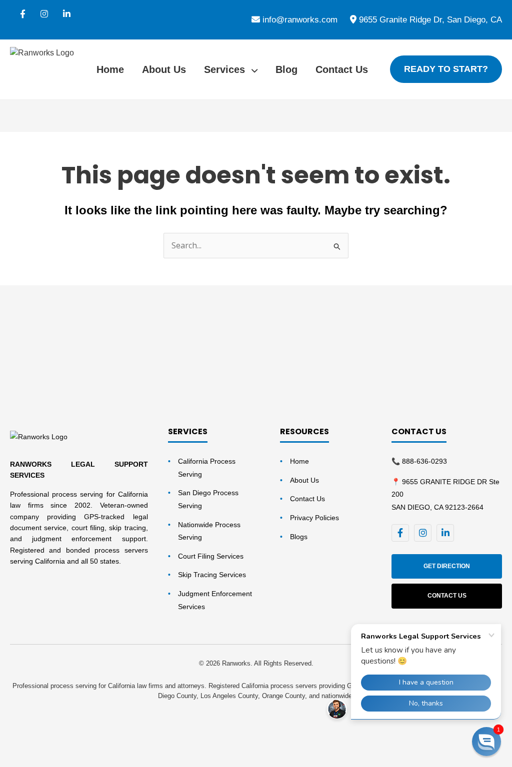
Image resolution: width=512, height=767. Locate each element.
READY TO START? (446, 69)
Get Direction (447, 566)
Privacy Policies (314, 518)
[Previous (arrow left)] (17, 758)
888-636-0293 (424, 461)
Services (226, 69)
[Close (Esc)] (128, 741)
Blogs (299, 537)
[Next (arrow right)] (54, 758)
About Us (164, 69)
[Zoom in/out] (17, 741)
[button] (486, 741)
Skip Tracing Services (212, 575)
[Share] (91, 741)
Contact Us (342, 69)
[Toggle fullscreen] (54, 741)
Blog (287, 69)
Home (110, 69)
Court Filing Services (211, 556)
